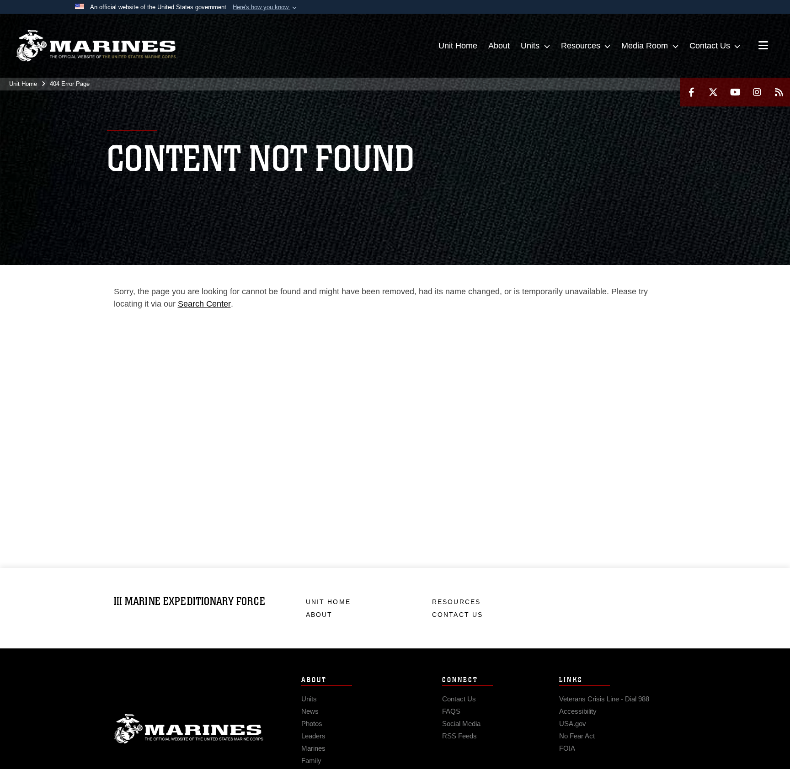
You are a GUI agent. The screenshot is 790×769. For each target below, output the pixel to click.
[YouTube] (735, 92)
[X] (713, 92)
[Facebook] (691, 92)
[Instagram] (757, 92)
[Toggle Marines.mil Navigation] (763, 46)
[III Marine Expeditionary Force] (96, 46)
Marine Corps (189, 729)
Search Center (204, 303)
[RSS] (779, 92)
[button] (266, 7)
